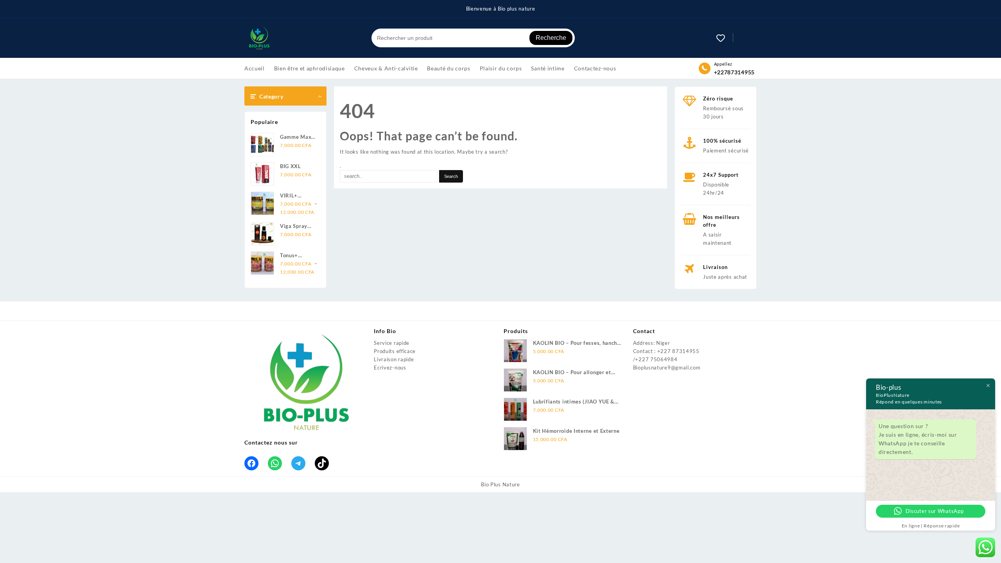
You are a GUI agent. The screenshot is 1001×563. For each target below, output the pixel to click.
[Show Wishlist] (724, 38)
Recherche (551, 37)
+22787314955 (734, 72)
